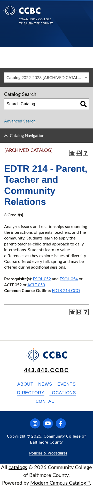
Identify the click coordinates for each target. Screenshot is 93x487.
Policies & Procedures (48, 453)
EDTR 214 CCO (66, 291)
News (45, 384)
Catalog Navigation (27, 136)
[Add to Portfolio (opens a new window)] (72, 153)
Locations (63, 392)
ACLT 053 (36, 285)
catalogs (18, 467)
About (25, 384)
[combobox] (46, 77)
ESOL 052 (42, 279)
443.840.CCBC (46, 370)
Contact (47, 401)
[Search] (83, 104)
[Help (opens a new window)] (85, 153)
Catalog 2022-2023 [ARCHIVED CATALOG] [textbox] (46, 78)
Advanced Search (20, 121)
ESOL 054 (69, 279)
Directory (30, 392)
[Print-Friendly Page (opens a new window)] (79, 153)
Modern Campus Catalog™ (60, 483)
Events (66, 384)
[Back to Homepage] (28, 18)
